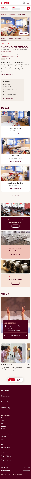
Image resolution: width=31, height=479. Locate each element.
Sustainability (5, 408)
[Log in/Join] (24, 2)
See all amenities (8, 98)
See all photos (23, 33)
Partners (3, 426)
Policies (3, 445)
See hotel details (6, 74)
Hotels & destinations (9, 14)
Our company (4, 418)
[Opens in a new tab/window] (6, 457)
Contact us (3, 436)
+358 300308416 (7, 51)
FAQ (2, 439)
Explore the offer (15, 335)
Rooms (11, 38)
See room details (14, 134)
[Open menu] (28, 2)
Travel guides (5, 396)
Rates (2, 442)
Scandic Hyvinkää (22, 14)
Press (2, 420)
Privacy (3, 470)
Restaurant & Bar (20, 38)
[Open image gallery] (15, 118)
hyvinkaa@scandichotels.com (10, 56)
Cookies (8, 470)
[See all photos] (15, 26)
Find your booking (5, 447)
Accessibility (5, 402)
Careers (3, 423)
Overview (3, 38)
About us (3, 428)
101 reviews (9, 59)
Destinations (5, 390)
